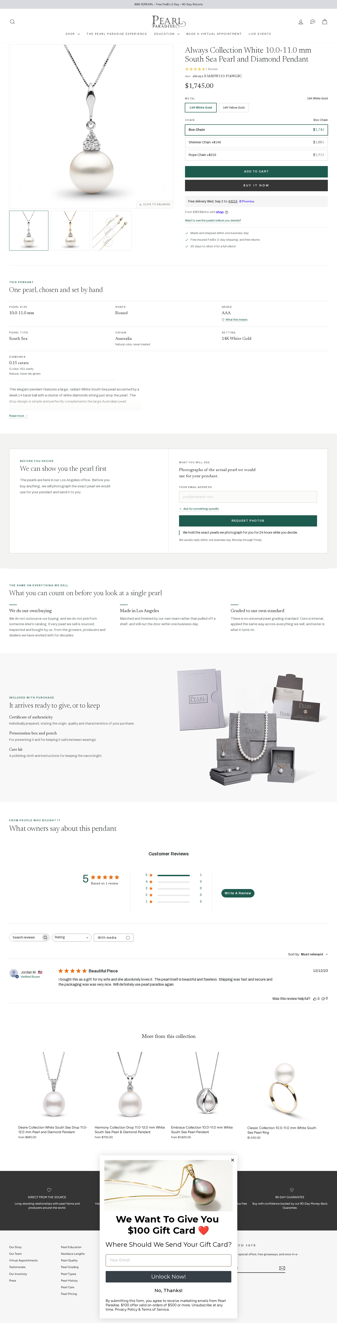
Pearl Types (68, 1274)
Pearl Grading (69, 1267)
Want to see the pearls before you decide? (213, 220)
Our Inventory (18, 1274)
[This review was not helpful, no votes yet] (323, 998)
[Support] (313, 22)
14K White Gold (200, 107)
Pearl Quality (69, 1260)
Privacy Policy (126, 1309)
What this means (236, 319)
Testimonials (17, 1267)
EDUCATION (165, 33)
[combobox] (71, 938)
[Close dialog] (232, 1160)
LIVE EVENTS (260, 33)
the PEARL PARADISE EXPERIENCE (117, 33)
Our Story (15, 1247)
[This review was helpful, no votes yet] (314, 999)
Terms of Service (155, 1309)
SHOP (71, 33)
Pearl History (69, 1280)
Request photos (248, 520)
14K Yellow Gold (234, 107)
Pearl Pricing (69, 1294)
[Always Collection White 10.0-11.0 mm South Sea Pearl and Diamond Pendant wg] (28, 230)
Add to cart (256, 171)
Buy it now (256, 185)
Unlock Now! (168, 1276)
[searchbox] (25, 937)
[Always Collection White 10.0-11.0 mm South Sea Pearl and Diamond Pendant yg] (70, 231)
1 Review (212, 69)
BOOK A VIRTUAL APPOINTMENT (214, 33)
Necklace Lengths (73, 1253)
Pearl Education (71, 1247)
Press (12, 1280)
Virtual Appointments (23, 1260)
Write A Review (238, 893)
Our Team (15, 1253)
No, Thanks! (168, 1290)
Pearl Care (67, 1287)
